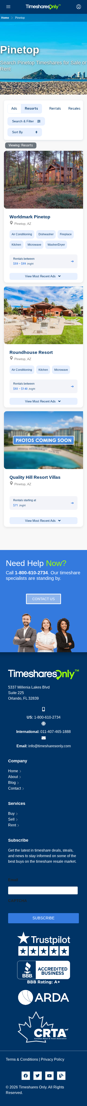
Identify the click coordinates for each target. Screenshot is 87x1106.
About (13, 777)
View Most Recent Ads (41, 276)
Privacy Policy (53, 1059)
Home (13, 771)
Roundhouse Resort (31, 352)
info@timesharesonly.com (49, 746)
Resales (74, 108)
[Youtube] (49, 1076)
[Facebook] (26, 1076)
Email (13, 880)
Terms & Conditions (22, 1059)
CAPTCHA (17, 901)
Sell (11, 819)
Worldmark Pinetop (30, 216)
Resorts (31, 108)
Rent (12, 825)
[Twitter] (37, 1076)
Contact (14, 788)
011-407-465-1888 (55, 732)
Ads (14, 108)
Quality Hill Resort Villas (35, 477)
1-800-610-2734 (47, 717)
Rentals (55, 108)
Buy (11, 814)
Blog (12, 783)
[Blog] (61, 1076)
